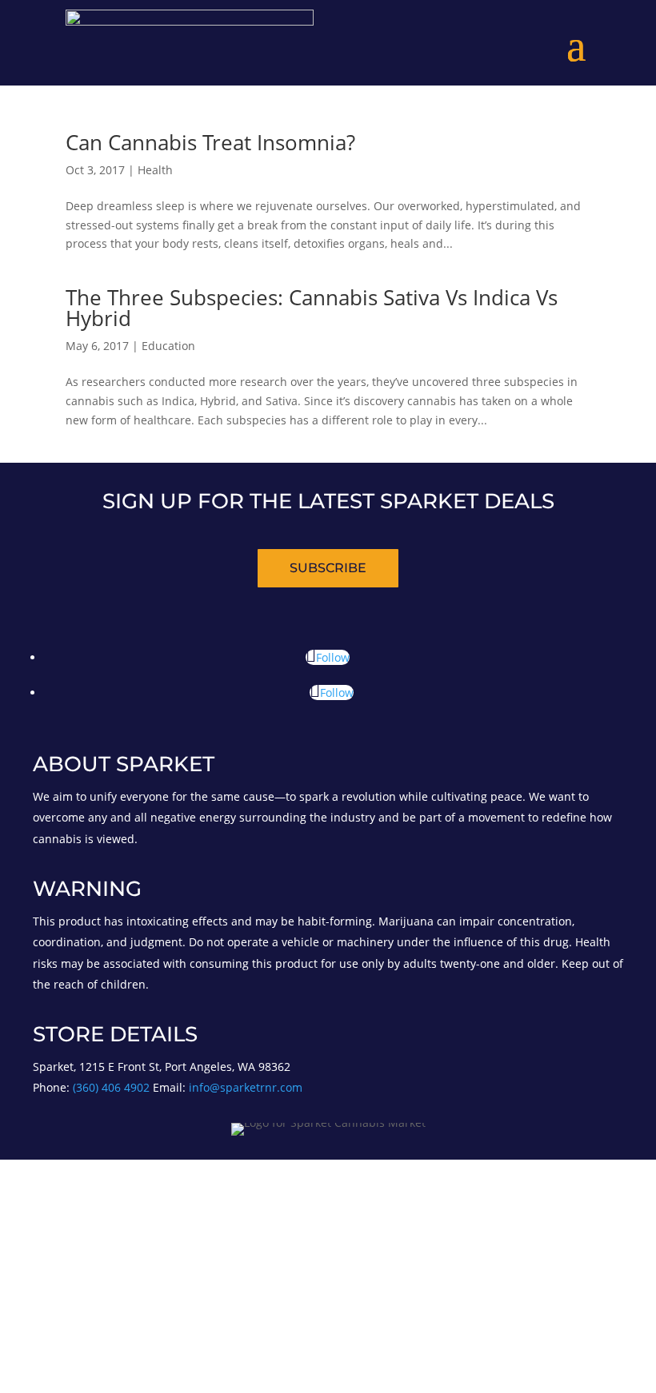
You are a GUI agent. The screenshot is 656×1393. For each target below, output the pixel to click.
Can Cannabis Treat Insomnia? (210, 142)
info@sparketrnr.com (245, 1087)
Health (155, 169)
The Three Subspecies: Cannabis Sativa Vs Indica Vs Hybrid (312, 307)
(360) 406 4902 (113, 1087)
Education (168, 345)
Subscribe (328, 567)
